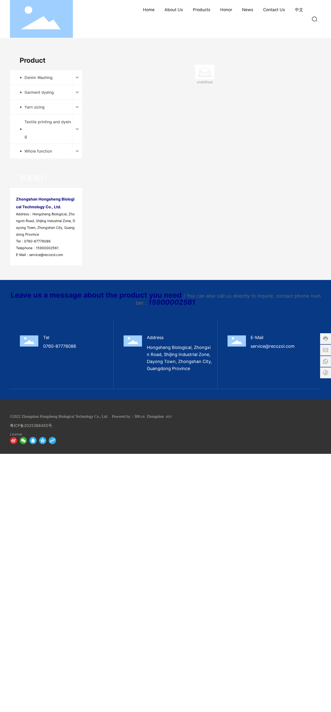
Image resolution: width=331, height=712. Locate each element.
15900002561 (47, 248)
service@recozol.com (46, 255)
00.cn (140, 416)
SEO (169, 416)
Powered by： (123, 416)
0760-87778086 (37, 241)
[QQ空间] (42, 440)
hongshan (156, 416)
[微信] (23, 440)
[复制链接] (52, 440)
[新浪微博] (13, 440)
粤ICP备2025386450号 (31, 425)
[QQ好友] (33, 440)
